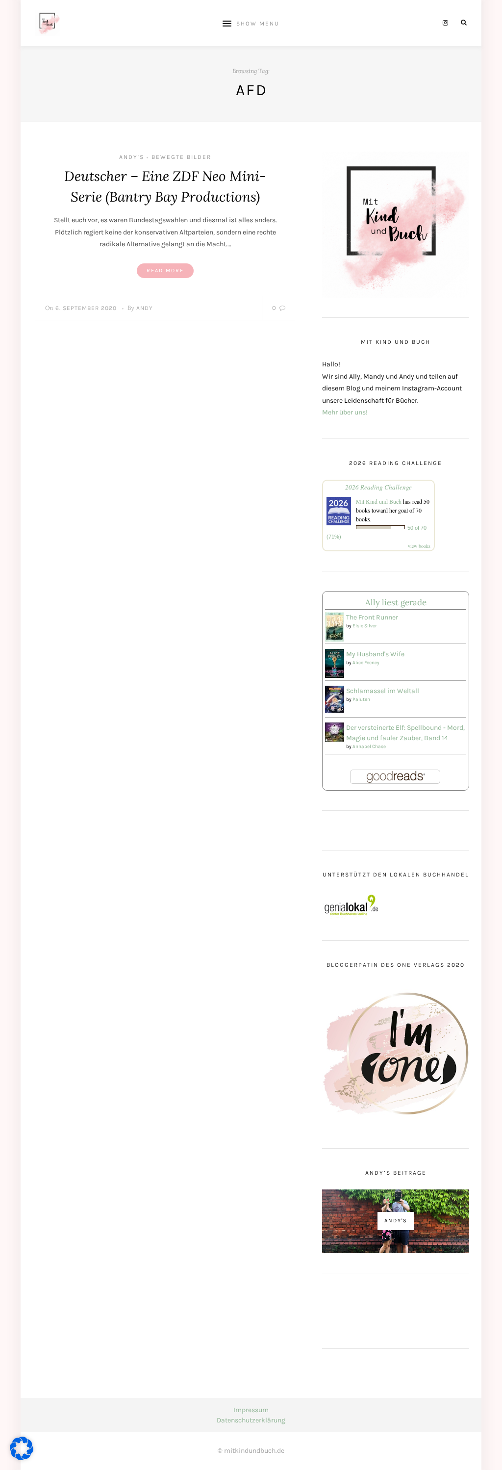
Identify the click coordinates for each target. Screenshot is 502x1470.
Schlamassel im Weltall (382, 691)
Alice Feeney (365, 663)
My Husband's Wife (375, 654)
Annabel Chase (369, 746)
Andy (144, 308)
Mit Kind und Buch (379, 501)
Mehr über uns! (345, 412)
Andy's (131, 157)
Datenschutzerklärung (251, 1420)
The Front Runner (372, 617)
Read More (165, 270)
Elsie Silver (364, 626)
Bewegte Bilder (181, 157)
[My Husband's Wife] (334, 663)
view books (419, 545)
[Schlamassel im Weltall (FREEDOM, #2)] (334, 699)
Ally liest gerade (396, 602)
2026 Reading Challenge (378, 487)
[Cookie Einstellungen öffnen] (21, 1458)
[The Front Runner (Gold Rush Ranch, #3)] (334, 626)
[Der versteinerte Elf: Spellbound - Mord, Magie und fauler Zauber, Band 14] (334, 731)
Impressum (251, 1410)
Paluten (361, 699)
